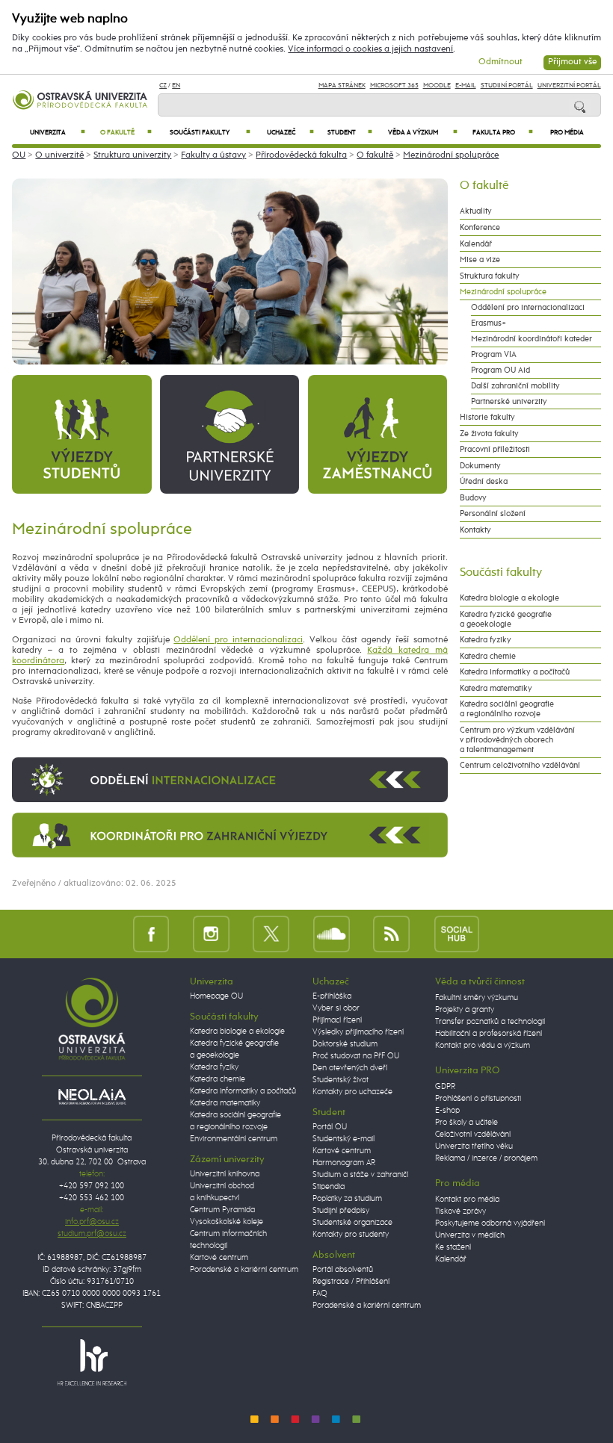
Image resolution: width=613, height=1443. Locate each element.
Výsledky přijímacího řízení (358, 1032)
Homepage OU (216, 996)
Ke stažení (453, 1247)
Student (349, 132)
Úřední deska (484, 481)
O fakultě (126, 132)
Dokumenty (480, 466)
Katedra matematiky (496, 688)
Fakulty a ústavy (213, 155)
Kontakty (475, 530)
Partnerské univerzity (509, 401)
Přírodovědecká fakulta (301, 155)
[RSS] (391, 933)
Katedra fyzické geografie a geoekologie (506, 619)
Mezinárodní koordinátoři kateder (531, 339)
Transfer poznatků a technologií (490, 1021)
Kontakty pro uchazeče (352, 1092)
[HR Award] (92, 1361)
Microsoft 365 (394, 85)
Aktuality (476, 211)
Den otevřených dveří (349, 1068)
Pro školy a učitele (466, 1122)
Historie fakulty (487, 417)
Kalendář (476, 244)
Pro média (567, 132)
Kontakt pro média (467, 1199)
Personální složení (493, 513)
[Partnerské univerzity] (229, 434)
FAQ (319, 1293)
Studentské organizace (352, 1222)
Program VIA (494, 354)
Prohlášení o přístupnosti (478, 1098)
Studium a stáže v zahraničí (360, 1175)
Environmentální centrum (233, 1139)
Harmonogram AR (343, 1163)
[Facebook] (151, 933)
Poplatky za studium (347, 1198)
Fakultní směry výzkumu (476, 998)
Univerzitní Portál (569, 85)
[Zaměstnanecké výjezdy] (377, 434)
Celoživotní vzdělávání (473, 1134)
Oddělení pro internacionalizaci (238, 640)
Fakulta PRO (502, 132)
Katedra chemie (488, 656)
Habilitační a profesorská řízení (488, 1033)
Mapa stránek (342, 85)
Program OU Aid (500, 370)
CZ (163, 85)
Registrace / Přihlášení (350, 1281)
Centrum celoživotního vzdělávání (520, 765)
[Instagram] (211, 933)
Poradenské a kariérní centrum (244, 1269)
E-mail (465, 85)
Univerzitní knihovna (224, 1174)
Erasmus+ (488, 323)
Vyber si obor (336, 1008)
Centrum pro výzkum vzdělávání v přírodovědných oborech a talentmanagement (517, 740)
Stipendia (328, 1187)
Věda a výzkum (423, 132)
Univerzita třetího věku (474, 1146)
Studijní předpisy (340, 1210)
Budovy (473, 498)
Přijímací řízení (337, 1020)
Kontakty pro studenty (350, 1234)
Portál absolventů (342, 1269)
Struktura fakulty (490, 276)
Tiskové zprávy (460, 1211)
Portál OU (329, 1127)
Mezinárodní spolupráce (451, 155)
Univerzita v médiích (470, 1235)
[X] (271, 933)
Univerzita (58, 132)
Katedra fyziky (485, 640)
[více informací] (230, 779)
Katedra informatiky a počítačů (515, 672)
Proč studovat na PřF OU (355, 1056)
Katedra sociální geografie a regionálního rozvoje (507, 709)
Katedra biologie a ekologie (509, 598)
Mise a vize (480, 259)
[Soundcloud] (331, 933)
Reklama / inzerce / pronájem (486, 1158)
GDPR (445, 1086)
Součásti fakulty (210, 132)
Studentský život (340, 1080)
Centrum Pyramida (222, 1210)
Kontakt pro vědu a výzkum (482, 1045)
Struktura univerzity (132, 155)
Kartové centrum (219, 1258)
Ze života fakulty (489, 433)
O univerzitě (59, 155)
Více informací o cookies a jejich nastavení (370, 49)
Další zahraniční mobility (515, 386)
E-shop (447, 1110)
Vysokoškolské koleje (226, 1222)
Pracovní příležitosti (495, 449)
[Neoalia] (92, 1096)
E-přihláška (331, 996)
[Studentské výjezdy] (81, 434)
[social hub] (456, 933)
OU (18, 155)
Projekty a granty (464, 1010)
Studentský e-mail (343, 1139)
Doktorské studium (345, 1044)
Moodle (437, 85)
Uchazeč (291, 132)
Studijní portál (507, 85)
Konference (480, 227)
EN (176, 85)
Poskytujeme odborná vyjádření (490, 1223)
